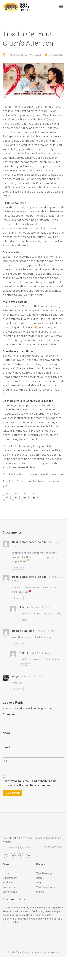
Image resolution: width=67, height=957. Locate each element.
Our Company (10, 877)
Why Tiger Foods (45, 887)
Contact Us (9, 887)
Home (6, 873)
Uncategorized (57, 54)
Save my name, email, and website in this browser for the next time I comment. (29, 783)
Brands (40, 891)
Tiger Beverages (45, 873)
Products (7, 882)
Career (39, 877)
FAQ (38, 882)
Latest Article (10, 891)
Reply (17, 567)
